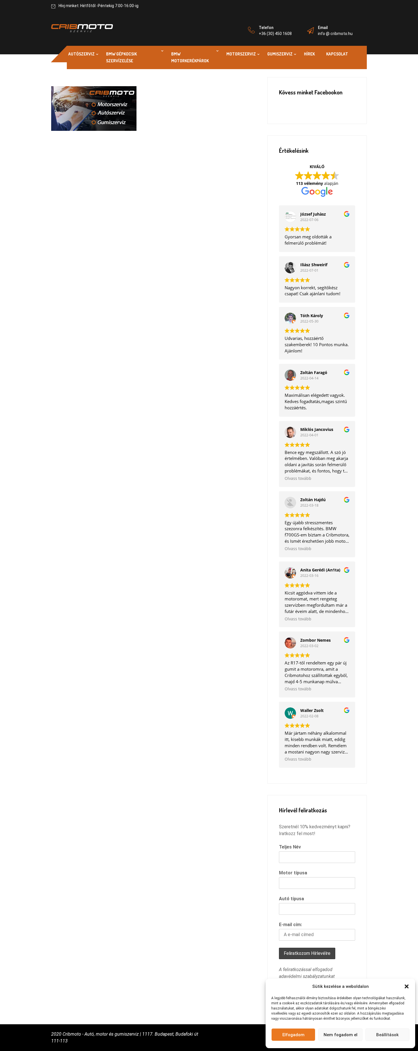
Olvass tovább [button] (298, 478)
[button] (406, 986)
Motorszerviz (241, 54)
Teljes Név (290, 847)
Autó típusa (291, 898)
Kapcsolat (337, 54)
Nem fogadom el (340, 1034)
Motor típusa (293, 873)
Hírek (309, 54)
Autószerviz (81, 54)
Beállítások (387, 1034)
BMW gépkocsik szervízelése (121, 57)
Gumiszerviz (280, 54)
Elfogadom (293, 1034)
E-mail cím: (290, 924)
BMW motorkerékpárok (190, 57)
